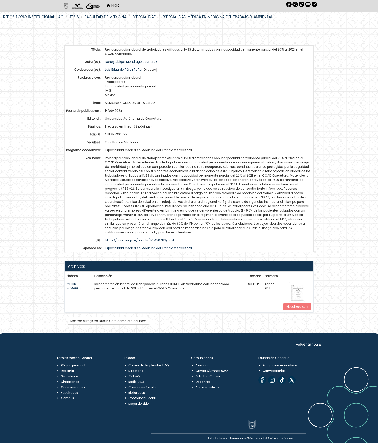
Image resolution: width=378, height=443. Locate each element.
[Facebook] (262, 380)
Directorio (135, 371)
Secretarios (69, 376)
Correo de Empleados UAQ (148, 365)
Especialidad (144, 16)
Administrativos (207, 387)
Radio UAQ (136, 382)
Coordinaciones (73, 387)
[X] (292, 380)
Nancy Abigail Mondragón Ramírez (131, 62)
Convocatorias (274, 371)
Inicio (115, 5)
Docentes (203, 382)
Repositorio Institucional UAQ (33, 16)
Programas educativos (280, 365)
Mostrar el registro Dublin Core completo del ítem (108, 321)
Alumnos (202, 365)
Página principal (73, 365)
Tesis (74, 16)
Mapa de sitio (138, 403)
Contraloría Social (142, 398)
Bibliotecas (136, 392)
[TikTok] (282, 380)
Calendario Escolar (142, 387)
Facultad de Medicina (105, 16)
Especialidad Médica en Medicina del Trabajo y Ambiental (217, 16)
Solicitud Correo (208, 376)
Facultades (69, 392)
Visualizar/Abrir (297, 307)
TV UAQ (134, 376)
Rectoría (67, 371)
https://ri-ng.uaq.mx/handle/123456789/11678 (140, 240)
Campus (67, 398)
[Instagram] (272, 380)
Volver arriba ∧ (308, 344)
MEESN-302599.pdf (75, 286)
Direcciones (70, 382)
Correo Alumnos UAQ (212, 371)
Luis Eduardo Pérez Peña (123, 69)
